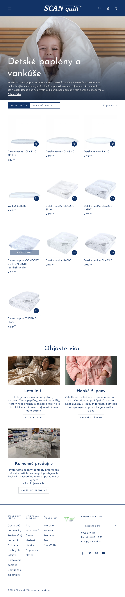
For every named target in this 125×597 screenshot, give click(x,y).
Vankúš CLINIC (17, 206)
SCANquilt (20, 590)
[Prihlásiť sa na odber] (115, 525)
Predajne (49, 535)
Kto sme (49, 525)
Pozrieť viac (34, 418)
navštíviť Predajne (34, 490)
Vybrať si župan (91, 418)
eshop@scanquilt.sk (91, 541)
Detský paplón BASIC (58, 260)
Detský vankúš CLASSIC (60, 152)
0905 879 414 (88, 533)
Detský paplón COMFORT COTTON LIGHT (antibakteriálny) (23, 264)
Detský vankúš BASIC (96, 152)
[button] (100, 8)
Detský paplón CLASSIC (98, 260)
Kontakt (48, 530)
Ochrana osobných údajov (14, 550)
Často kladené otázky (30, 540)
